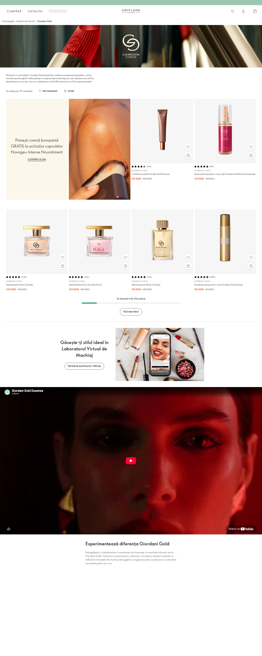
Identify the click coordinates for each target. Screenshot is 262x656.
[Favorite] (188, 147)
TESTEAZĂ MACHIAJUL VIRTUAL (84, 366)
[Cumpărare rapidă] (188, 155)
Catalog (35, 11)
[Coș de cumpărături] (255, 11)
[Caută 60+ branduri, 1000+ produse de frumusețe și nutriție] (232, 11)
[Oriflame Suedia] (131, 11)
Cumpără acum (37, 159)
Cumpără (14, 11)
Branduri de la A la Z (26, 21)
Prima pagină (8, 21)
